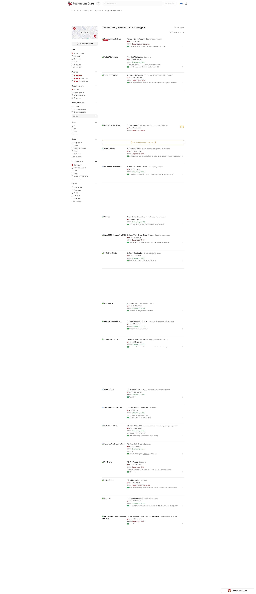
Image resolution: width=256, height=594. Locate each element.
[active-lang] (181, 4)
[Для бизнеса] (98, 3)
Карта (86, 32)
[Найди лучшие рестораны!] (81, 3)
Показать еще (76, 67)
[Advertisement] (128, 17)
